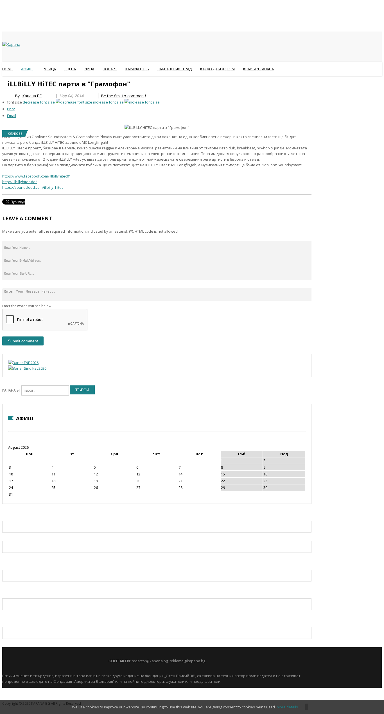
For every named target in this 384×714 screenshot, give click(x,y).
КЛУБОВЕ (15, 133)
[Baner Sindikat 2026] (27, 368)
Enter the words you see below (26, 306)
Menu (5, 82)
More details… (289, 706)
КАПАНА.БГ (11, 390)
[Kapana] (11, 44)
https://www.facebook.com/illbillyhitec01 (36, 176)
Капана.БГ (32, 95)
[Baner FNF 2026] (23, 362)
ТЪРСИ (82, 390)
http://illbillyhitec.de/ (19, 181)
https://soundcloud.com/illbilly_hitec (32, 187)
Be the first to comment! (123, 95)
